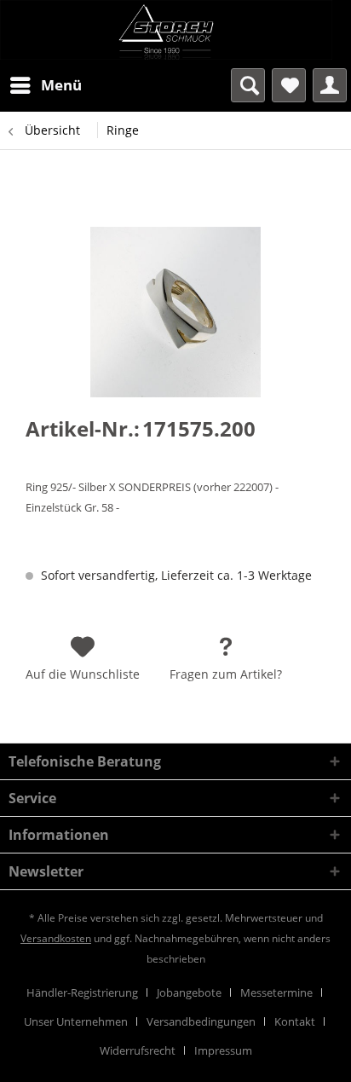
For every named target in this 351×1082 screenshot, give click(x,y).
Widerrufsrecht (138, 1050)
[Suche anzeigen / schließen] (248, 85)
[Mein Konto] (330, 85)
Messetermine (276, 992)
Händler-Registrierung (82, 992)
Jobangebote (189, 992)
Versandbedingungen (201, 1021)
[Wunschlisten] (289, 85)
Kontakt (294, 1021)
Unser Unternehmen (76, 1021)
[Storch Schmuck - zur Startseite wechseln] (175, 30)
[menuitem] (45, 85)
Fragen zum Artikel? (226, 674)
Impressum (223, 1050)
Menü (61, 85)
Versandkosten (55, 938)
